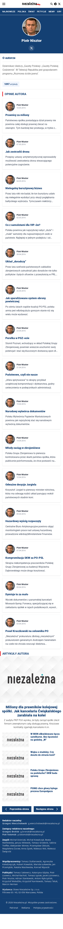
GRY (59, 11)
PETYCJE (41, 11)
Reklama (26, 907)
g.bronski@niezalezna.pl (32, 831)
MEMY (52, 11)
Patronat (14, 907)
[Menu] (3, 4)
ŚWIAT (31, 11)
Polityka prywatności (43, 907)
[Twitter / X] (31, 48)
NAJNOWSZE (8, 11)
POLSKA (22, 11)
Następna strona (44, 809)
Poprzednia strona (19, 809)
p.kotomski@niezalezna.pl (30, 834)
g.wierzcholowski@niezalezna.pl (44, 823)
